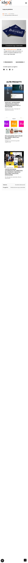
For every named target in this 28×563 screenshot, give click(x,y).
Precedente (8, 62)
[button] (26, 3)
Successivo (20, 62)
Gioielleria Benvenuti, (11, 49)
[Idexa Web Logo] (7, 3)
